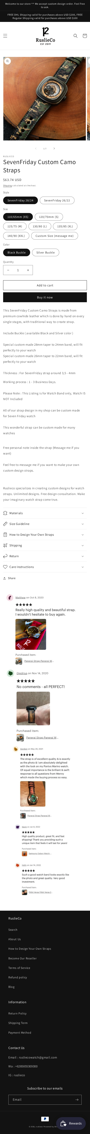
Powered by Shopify (52, 1126)
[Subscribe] (76, 1100)
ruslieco (39, 1126)
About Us (14, 939)
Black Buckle (17, 252)
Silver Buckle (45, 252)
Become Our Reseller (22, 958)
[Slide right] (54, 148)
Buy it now (45, 297)
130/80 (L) (40, 226)
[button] (5, 35)
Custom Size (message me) (55, 236)
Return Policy (17, 1013)
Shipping (7, 185)
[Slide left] (35, 148)
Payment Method (19, 1032)
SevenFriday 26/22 (57, 200)
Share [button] (12, 578)
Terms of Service (19, 968)
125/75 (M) (15, 226)
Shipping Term (18, 1023)
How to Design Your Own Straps (29, 949)
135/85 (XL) (65, 226)
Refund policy (17, 977)
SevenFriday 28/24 (20, 200)
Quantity (8, 262)
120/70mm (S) (49, 217)
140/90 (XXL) (16, 236)
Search (13, 930)
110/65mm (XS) (18, 217)
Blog (11, 987)
